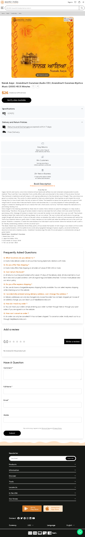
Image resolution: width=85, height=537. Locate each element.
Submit (12, 433)
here (60, 307)
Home (3, 13)
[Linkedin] (30, 518)
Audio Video (14, 13)
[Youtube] (33, 518)
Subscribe (70, 458)
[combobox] (42, 8)
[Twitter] (21, 518)
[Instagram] (28, 518)
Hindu (20, 13)
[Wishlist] (75, 2)
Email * (6, 400)
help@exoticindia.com (42, 300)
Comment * (8, 368)
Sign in (70, 2)
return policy (11, 280)
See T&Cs (47, 151)
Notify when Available (16, 100)
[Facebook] (18, 518)
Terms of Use (46, 428)
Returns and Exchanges (19, 127)
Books (8, 13)
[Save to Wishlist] (33, 87)
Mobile (6, 415)
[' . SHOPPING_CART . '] (79, 2)
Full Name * (8, 387)
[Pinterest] (25, 518)
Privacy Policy (57, 428)
